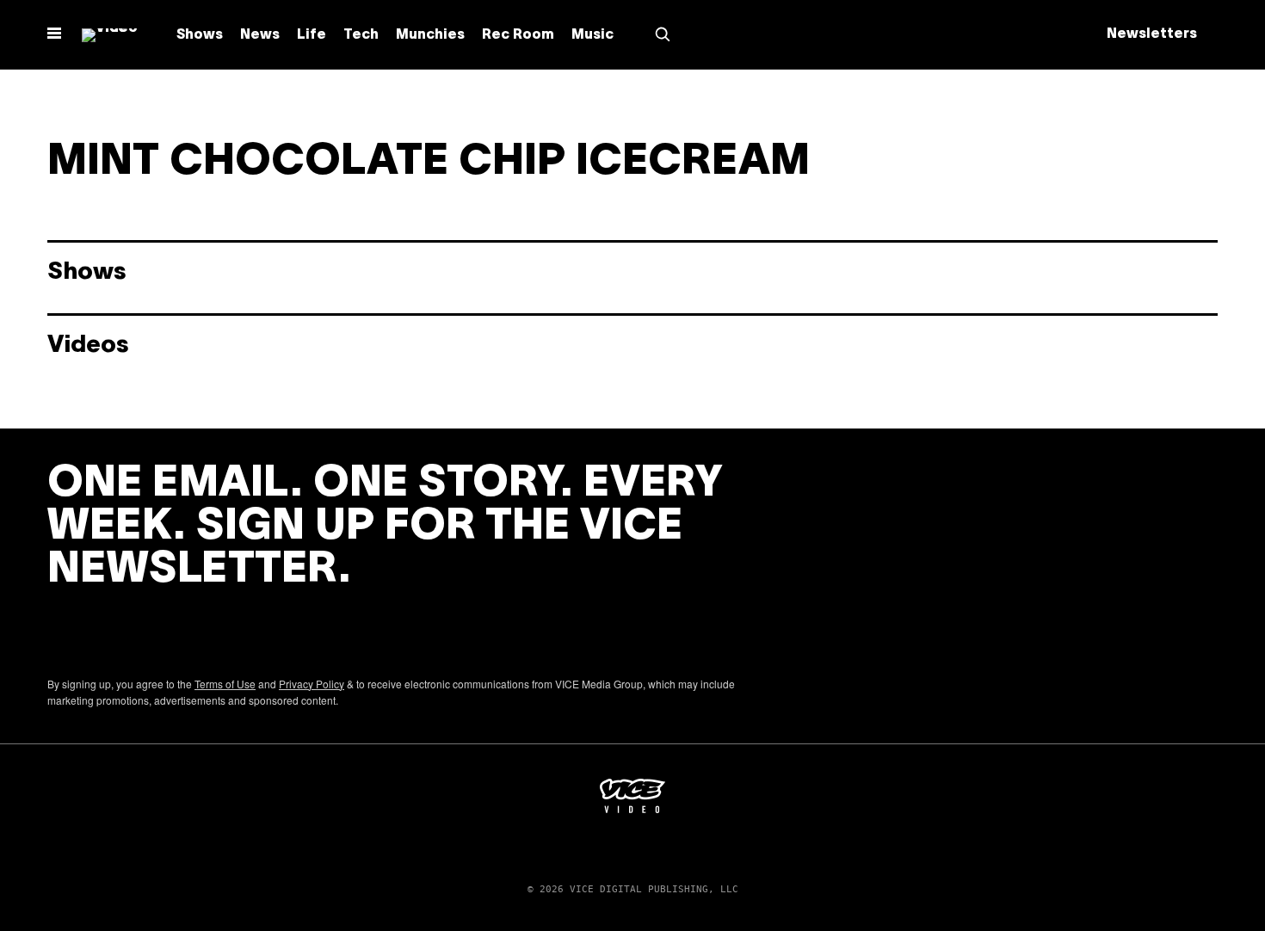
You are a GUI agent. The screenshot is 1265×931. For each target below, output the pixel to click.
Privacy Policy (311, 683)
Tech (361, 35)
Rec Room (518, 35)
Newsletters (1152, 34)
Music (592, 35)
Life (311, 35)
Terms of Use (225, 683)
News (260, 35)
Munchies (430, 35)
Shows (199, 35)
